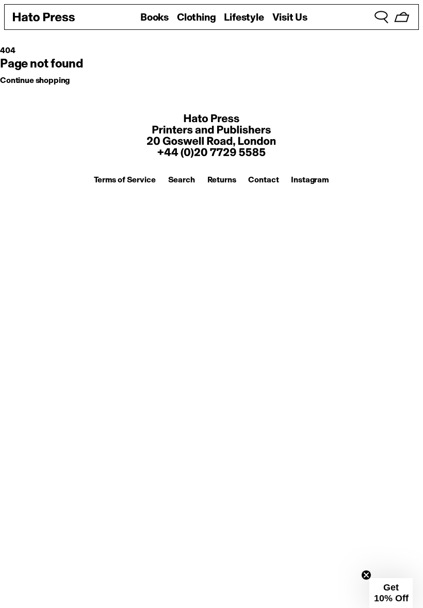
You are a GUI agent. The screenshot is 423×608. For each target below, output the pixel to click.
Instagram (310, 179)
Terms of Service (124, 179)
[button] (391, 593)
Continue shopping (35, 80)
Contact (263, 179)
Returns (221, 179)
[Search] (381, 17)
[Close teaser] (366, 575)
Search (181, 179)
